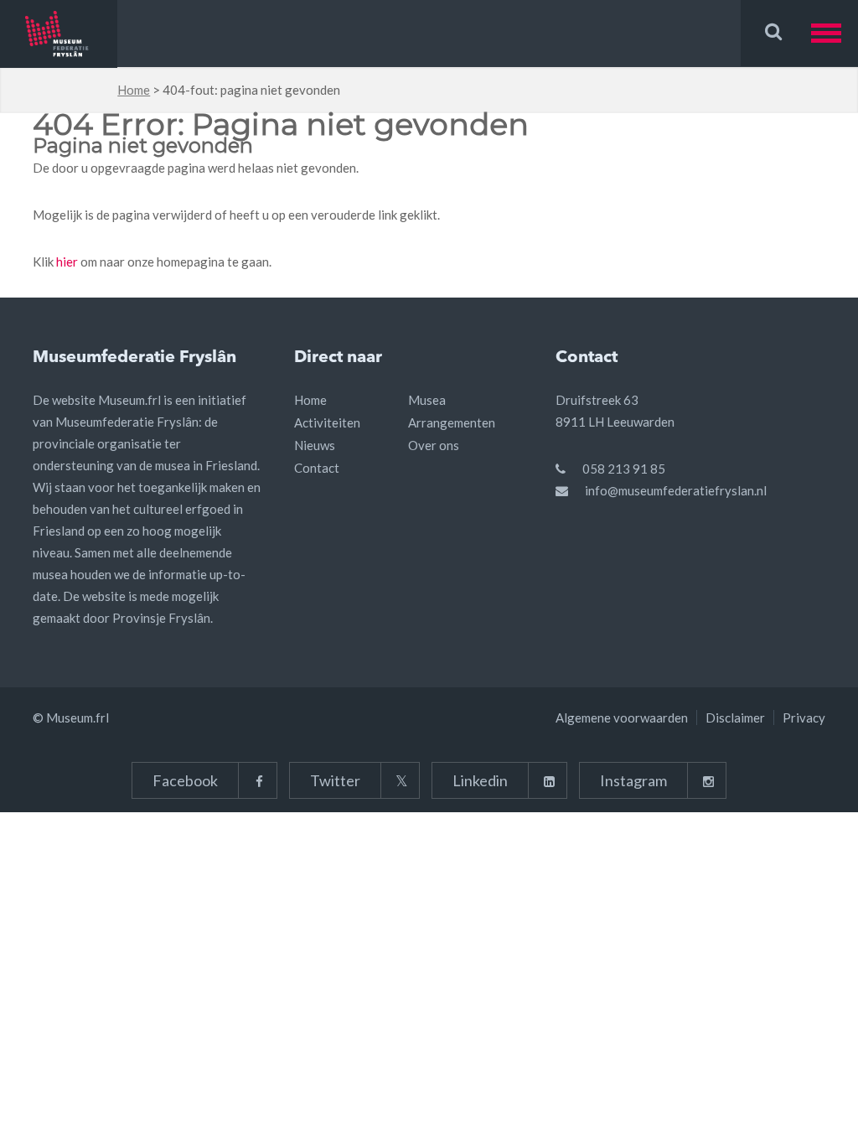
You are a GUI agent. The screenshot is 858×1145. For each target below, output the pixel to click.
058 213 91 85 (623, 468)
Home (133, 89)
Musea (427, 399)
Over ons (433, 445)
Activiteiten (327, 422)
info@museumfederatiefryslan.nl (676, 490)
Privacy (804, 717)
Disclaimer (735, 717)
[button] (834, 33)
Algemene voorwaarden (622, 717)
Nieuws (314, 445)
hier (67, 261)
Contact (316, 467)
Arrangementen (451, 422)
